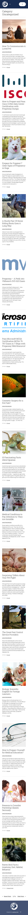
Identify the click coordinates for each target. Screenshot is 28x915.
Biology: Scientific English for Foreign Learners (11, 691)
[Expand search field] (22, 4)
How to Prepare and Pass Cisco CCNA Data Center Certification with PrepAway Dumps (13, 105)
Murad (8, 67)
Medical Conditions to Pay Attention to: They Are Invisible (12, 516)
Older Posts (22, 896)
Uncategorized (7, 52)
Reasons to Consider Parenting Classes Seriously (11, 807)
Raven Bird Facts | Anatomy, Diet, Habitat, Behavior (12, 867)
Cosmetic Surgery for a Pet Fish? (12, 401)
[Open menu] (10, 4)
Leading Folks (15, 912)
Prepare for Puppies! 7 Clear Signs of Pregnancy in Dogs (13, 165)
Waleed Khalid (10, 888)
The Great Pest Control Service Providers (12, 633)
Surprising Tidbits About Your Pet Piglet (13, 576)
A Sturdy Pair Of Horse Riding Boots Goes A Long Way (12, 223)
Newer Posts (6, 896)
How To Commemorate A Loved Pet (14, 47)
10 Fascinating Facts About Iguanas (11, 458)
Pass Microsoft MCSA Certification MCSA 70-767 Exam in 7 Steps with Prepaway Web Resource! (13, 342)
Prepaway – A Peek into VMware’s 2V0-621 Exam (13, 280)
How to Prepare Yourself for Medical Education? (13, 751)
